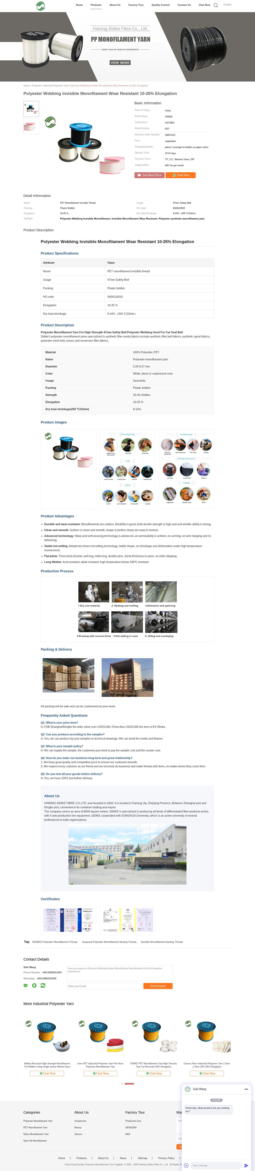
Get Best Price (152, 175)
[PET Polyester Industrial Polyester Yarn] (47, 1035)
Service (78, 1134)
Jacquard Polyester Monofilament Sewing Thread (109, 941)
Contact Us (184, 4)
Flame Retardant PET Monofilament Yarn (100, 1063)
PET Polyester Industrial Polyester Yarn (47, 1063)
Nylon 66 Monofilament (34, 1140)
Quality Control (161, 4)
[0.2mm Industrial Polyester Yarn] (153, 1035)
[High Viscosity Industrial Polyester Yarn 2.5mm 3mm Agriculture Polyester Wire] (207, 1035)
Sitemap (142, 1158)
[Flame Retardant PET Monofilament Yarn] (100, 1035)
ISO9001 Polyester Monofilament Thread (54, 941)
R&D (127, 1134)
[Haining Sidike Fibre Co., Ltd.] (40, 6)
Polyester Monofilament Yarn (37, 1121)
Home (79, 4)
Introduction (80, 1121)
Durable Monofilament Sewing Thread (162, 941)
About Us (115, 4)
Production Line (133, 1121)
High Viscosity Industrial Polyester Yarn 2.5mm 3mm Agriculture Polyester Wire (207, 1065)
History (78, 1127)
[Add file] (186, 1165)
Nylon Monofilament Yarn (36, 1134)
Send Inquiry (158, 986)
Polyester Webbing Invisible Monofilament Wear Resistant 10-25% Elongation (109, 85)
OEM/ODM (131, 1127)
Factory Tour (136, 4)
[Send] (246, 1165)
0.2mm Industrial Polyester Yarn (154, 1063)
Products (96, 4)
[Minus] (246, 1089)
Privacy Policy (166, 1158)
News (123, 1158)
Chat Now (204, 4)
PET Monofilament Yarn (35, 1127)
